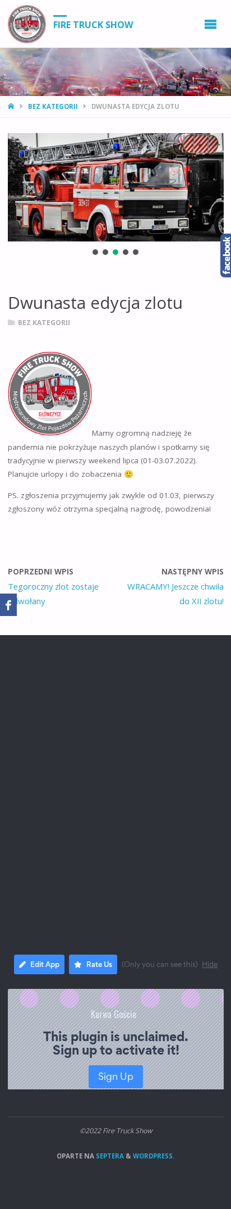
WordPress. (153, 1156)
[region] (116, 195)
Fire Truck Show (93, 24)
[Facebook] (8, 605)
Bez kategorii (53, 106)
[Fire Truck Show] (27, 24)
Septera (109, 1156)
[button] (95, 252)
